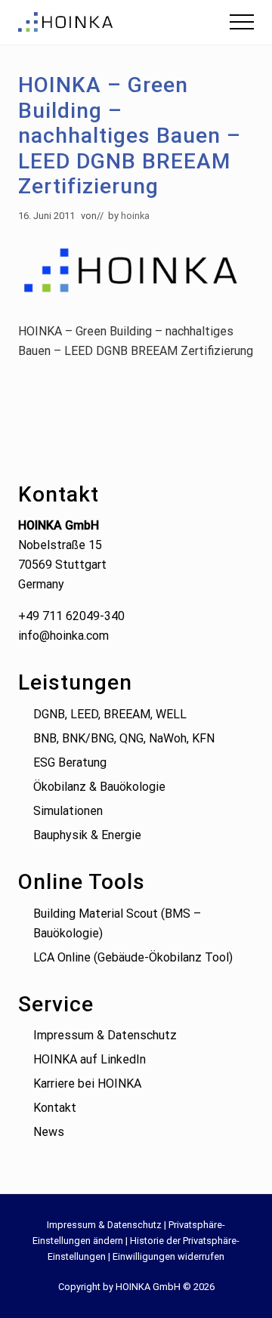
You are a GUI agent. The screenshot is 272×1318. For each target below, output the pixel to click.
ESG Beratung (70, 762)
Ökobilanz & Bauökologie (99, 786)
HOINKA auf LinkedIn (89, 1059)
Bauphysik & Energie (87, 835)
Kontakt (54, 1107)
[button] (242, 22)
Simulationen (68, 811)
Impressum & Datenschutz (105, 1035)
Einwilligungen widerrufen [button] (168, 1256)
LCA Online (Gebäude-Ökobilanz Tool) (133, 957)
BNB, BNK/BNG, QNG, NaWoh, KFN (124, 738)
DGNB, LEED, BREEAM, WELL (110, 714)
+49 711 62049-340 (71, 616)
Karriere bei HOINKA (87, 1083)
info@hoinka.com (63, 635)
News (48, 1132)
